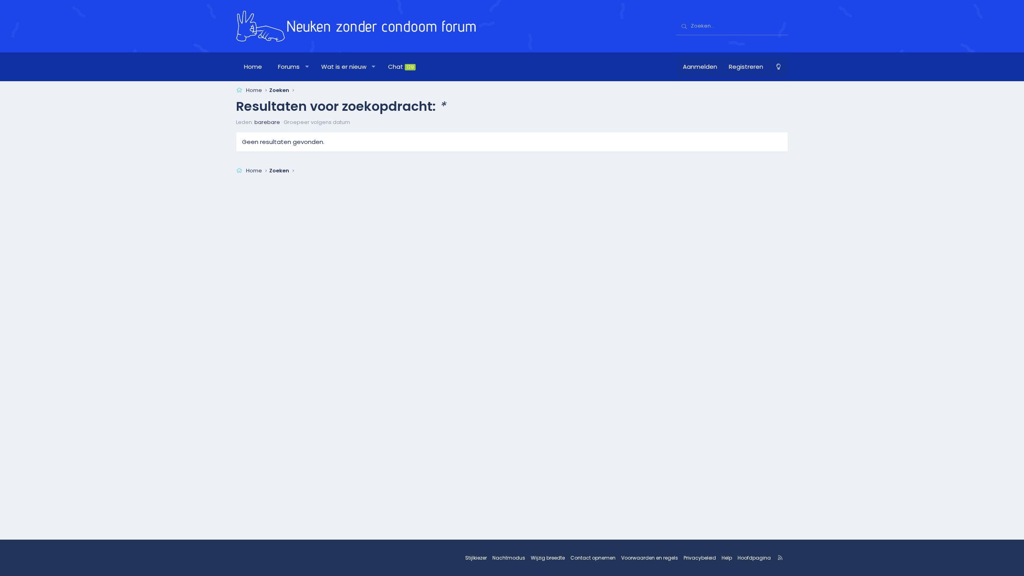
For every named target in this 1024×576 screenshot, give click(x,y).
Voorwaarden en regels (649, 557)
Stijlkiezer (476, 557)
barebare (267, 122)
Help (727, 557)
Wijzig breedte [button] (548, 557)
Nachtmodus (508, 557)
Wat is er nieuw (343, 66)
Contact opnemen (593, 557)
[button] (307, 66)
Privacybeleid (700, 557)
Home (253, 66)
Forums (289, 66)
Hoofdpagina (754, 557)
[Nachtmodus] (778, 66)
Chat (401, 66)
